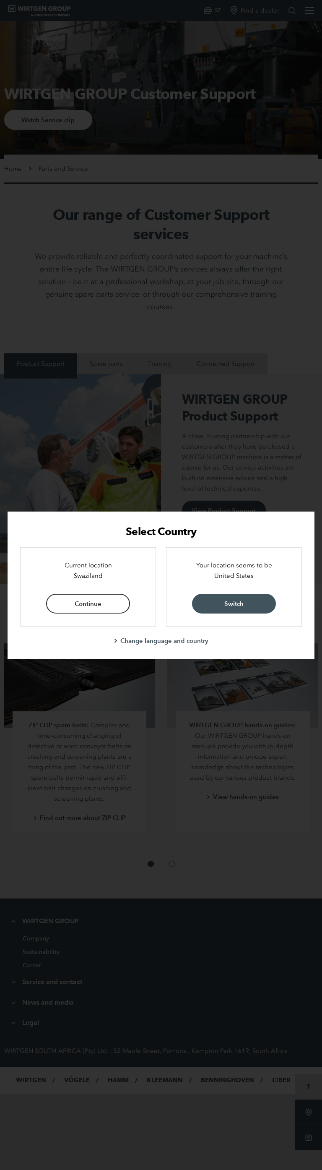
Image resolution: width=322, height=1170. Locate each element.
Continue (88, 604)
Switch (234, 604)
